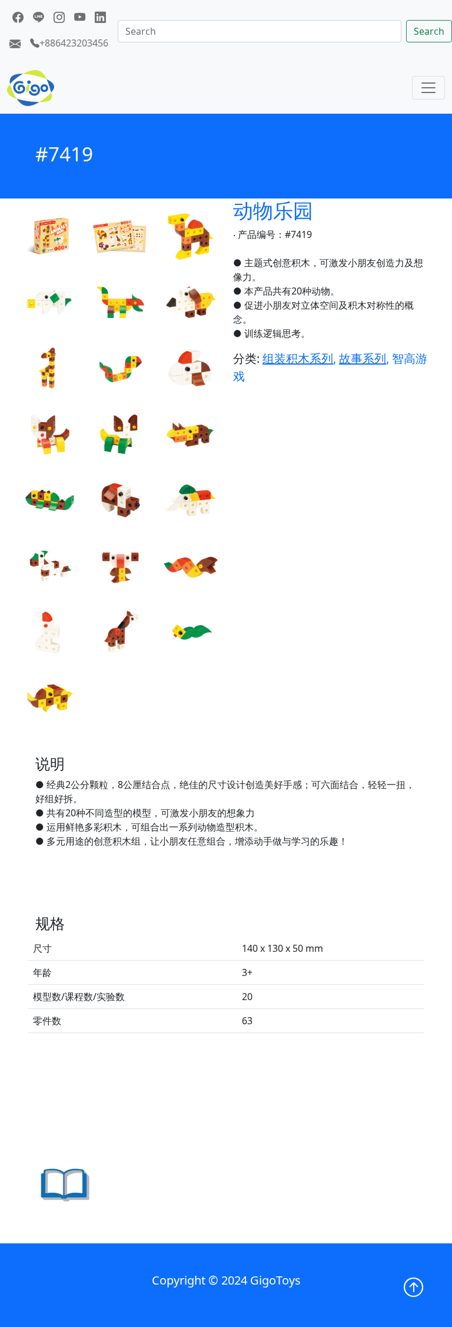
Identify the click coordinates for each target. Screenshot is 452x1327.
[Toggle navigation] (428, 88)
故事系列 (362, 358)
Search (429, 31)
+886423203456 (73, 43)
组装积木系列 (297, 358)
